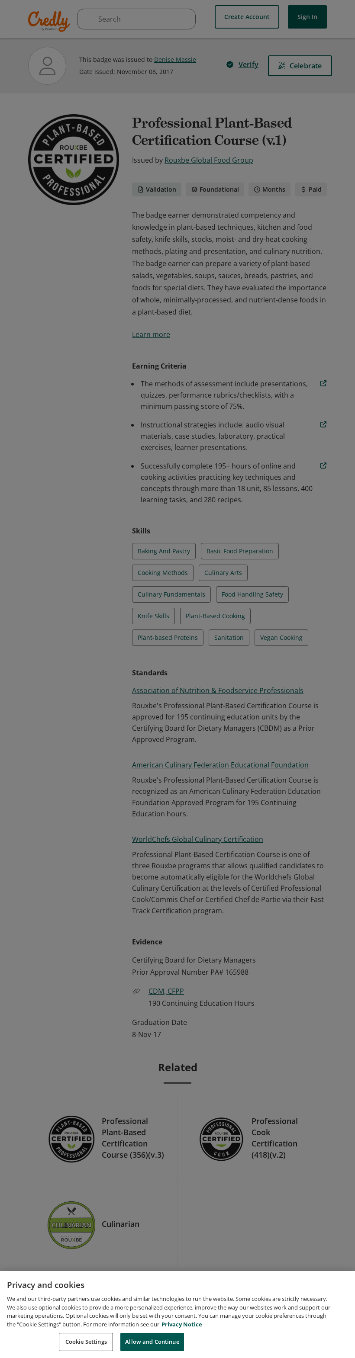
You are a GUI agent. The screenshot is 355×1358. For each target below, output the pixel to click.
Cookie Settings (86, 1341)
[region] (177, 1314)
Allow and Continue (152, 1341)
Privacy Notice (181, 1324)
